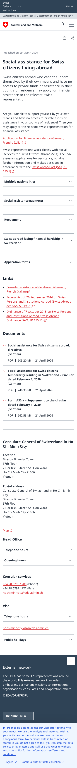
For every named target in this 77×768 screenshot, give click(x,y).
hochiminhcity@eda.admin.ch (23, 593)
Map (6, 530)
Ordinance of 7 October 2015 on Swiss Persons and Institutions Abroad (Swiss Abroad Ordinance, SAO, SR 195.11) (38, 316)
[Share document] (72, 38)
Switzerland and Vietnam (27, 25)
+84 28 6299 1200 (15, 584)
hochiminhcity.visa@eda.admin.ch (26, 628)
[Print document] (64, 38)
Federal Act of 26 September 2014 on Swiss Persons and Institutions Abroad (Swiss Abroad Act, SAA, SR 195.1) (38, 301)
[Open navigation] (71, 24)
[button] (71, 661)
